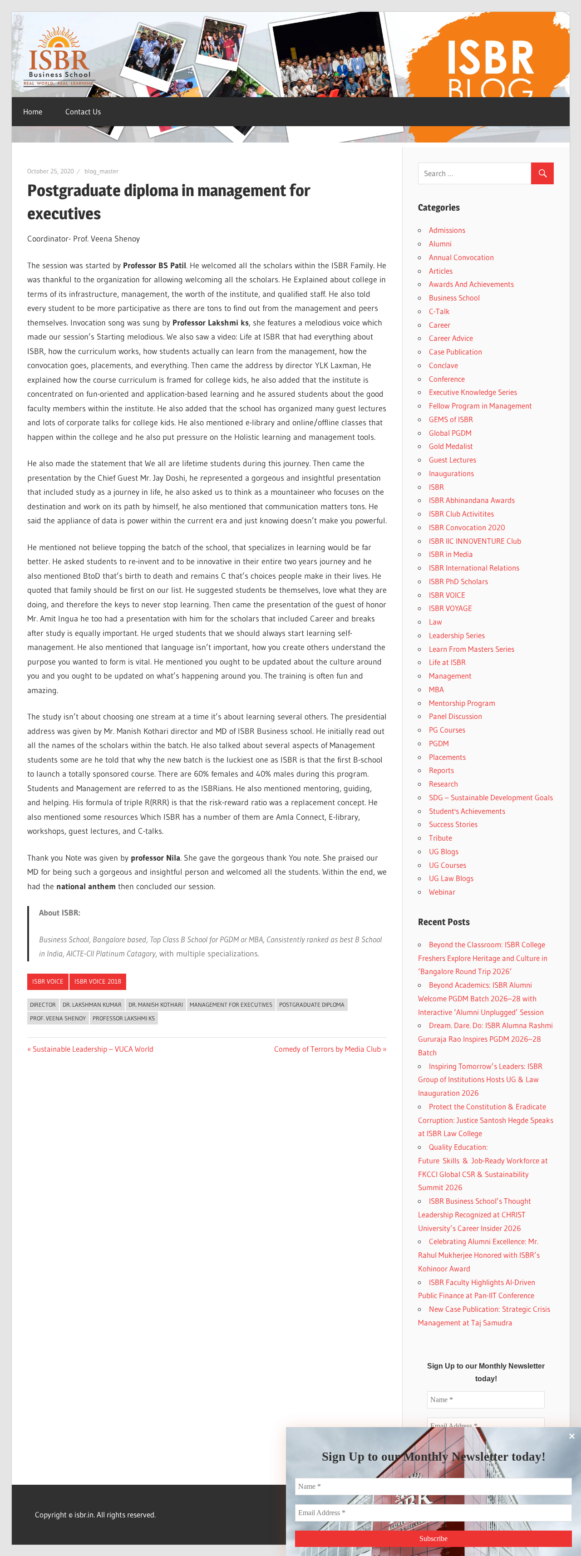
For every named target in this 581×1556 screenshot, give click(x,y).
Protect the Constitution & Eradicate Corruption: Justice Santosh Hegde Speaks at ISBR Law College (485, 1120)
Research (443, 783)
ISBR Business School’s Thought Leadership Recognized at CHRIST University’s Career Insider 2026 (474, 1214)
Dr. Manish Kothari (155, 1004)
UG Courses (447, 865)
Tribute (440, 837)
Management (450, 675)
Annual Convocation (461, 257)
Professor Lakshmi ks (124, 1018)
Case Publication (455, 351)
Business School (454, 297)
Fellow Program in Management (480, 405)
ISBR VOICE (48, 981)
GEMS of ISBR (451, 419)
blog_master (101, 171)
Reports (441, 770)
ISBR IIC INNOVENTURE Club (475, 541)
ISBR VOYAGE (450, 608)
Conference (447, 379)
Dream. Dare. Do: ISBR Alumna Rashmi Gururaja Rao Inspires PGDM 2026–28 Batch (485, 1038)
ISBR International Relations (474, 567)
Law (435, 621)
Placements (447, 757)
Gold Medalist (451, 446)
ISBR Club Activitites (461, 513)
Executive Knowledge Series (473, 392)
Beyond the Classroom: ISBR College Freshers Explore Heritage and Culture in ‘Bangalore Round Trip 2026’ (482, 958)
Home (32, 111)
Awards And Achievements (471, 284)
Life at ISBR (447, 662)
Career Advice (451, 338)
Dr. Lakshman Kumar (92, 1004)
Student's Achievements (467, 811)
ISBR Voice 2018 (97, 981)
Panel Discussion (455, 716)
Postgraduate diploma (312, 1004)
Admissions (447, 230)
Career (439, 325)
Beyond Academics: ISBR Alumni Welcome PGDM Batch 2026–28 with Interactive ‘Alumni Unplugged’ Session (481, 998)
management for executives (231, 1004)
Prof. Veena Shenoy (58, 1018)
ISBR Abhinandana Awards (472, 500)
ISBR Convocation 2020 (467, 527)
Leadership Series (457, 635)
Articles (441, 271)
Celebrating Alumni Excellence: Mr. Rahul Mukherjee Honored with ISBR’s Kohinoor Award (479, 1254)
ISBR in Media (451, 554)
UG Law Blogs (451, 878)
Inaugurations (451, 473)
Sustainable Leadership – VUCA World (92, 1049)
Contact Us (83, 111)
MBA (436, 689)
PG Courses (447, 729)
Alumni (440, 243)
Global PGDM (450, 433)
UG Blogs (443, 851)
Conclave (443, 365)
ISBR (436, 487)
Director (43, 1004)
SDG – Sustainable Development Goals (491, 797)
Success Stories (453, 824)
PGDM (439, 743)
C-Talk (439, 311)
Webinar (442, 891)
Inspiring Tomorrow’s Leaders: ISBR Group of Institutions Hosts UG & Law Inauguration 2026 (480, 1079)
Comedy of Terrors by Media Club (327, 1049)
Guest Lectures (452, 459)
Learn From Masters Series (471, 649)
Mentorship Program (462, 703)
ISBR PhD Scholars (458, 581)
